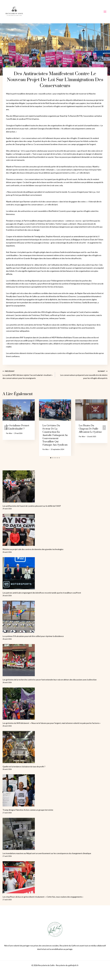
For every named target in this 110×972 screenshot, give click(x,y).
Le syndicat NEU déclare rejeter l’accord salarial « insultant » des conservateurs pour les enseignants (28, 374)
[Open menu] (104, 11)
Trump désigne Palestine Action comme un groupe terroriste (28, 810)
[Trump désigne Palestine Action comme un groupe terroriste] (55, 790)
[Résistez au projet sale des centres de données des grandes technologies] (55, 530)
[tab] (50, 457)
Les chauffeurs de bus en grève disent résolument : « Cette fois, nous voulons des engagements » (43, 897)
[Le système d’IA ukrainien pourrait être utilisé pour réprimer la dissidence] (55, 617)
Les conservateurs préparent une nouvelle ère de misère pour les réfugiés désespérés (83, 374)
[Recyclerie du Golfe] (14, 11)
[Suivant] (104, 427)
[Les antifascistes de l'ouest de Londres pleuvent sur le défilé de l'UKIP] (55, 486)
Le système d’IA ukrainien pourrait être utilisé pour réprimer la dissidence (33, 636)
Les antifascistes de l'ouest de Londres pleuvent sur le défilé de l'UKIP (32, 506)
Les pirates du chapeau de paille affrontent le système (90, 428)
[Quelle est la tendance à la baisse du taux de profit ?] (55, 747)
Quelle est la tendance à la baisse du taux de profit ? (24, 766)
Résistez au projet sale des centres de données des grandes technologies (33, 549)
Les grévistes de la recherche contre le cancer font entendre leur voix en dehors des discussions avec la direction (50, 679)
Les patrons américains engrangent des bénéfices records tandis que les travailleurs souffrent (42, 593)
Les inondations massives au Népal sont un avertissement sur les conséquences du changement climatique (47, 853)
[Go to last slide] (5, 427)
